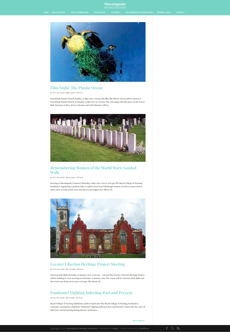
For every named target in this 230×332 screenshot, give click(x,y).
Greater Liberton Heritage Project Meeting (87, 264)
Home (46, 12)
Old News (79, 93)
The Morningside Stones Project (139, 12)
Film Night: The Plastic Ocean (76, 87)
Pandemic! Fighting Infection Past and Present (91, 292)
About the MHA (58, 12)
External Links (163, 12)
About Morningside (79, 12)
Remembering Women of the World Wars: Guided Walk (93, 170)
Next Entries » (139, 321)
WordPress (144, 328)
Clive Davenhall (58, 93)
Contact (180, 12)
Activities (115, 12)
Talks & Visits (100, 12)
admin (115, 328)
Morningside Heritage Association (82, 328)
